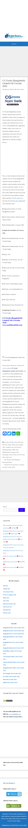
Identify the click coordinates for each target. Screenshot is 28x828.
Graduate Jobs (10, 447)
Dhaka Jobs (15, 445)
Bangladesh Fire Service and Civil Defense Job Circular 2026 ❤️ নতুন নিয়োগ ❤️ (12, 539)
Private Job (15, 454)
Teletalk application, (17, 198)
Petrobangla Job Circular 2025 (12, 673)
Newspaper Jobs (7, 454)
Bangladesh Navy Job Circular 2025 (13, 633)
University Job (7, 607)
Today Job (9, 457)
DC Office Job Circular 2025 (11, 676)
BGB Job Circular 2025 (10, 679)
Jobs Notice (17, 447)
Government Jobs (8, 592)
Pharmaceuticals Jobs (9, 604)
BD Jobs (20, 442)
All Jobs (6, 442)
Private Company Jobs (9, 595)
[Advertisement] (14, 17)
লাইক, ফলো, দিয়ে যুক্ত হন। (9, 783)
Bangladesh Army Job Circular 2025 (13, 630)
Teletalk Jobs (7, 610)
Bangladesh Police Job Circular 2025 (13, 627)
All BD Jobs (6, 589)
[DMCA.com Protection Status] (8, 701)
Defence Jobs (7, 613)
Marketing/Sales (7, 450)
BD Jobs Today (6, 445)
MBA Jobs (15, 450)
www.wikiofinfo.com (15, 714)
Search (5, 506)
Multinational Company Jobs (10, 452)
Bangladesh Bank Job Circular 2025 (13, 648)
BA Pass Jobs (13, 442)
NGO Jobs (6, 601)
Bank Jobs (6, 598)
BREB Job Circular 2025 (10, 682)
